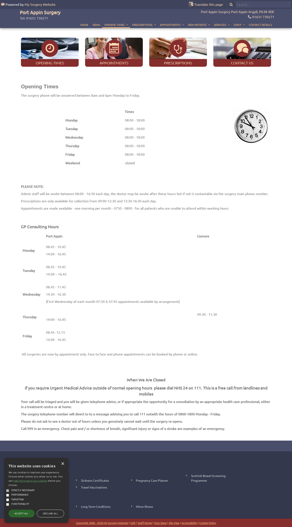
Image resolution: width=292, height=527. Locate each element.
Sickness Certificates (95, 480)
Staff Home (145, 523)
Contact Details (260, 25)
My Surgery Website (40, 4)
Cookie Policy (207, 523)
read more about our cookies (30, 480)
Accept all (22, 513)
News (96, 25)
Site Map (174, 523)
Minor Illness (144, 506)
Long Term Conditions (96, 506)
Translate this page (208, 4)
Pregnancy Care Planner (152, 480)
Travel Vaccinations (94, 487)
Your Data (160, 523)
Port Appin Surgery (40, 12)
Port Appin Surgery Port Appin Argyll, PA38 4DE (237, 11)
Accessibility (189, 523)
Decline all (50, 513)
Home (84, 25)
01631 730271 (263, 17)
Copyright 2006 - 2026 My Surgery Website (102, 523)
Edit (133, 523)
